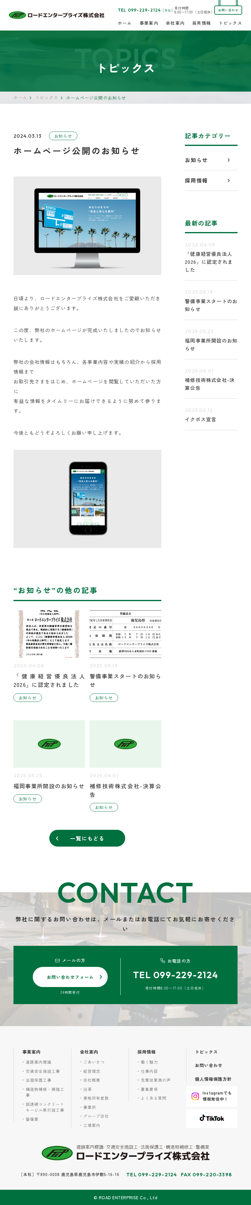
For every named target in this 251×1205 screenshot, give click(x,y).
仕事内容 (149, 1071)
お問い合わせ (228, 10)
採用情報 (201, 23)
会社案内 (175, 23)
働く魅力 (149, 1062)
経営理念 (91, 1071)
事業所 (89, 1107)
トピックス (230, 23)
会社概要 (91, 1080)
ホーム (125, 23)
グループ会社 (96, 1116)
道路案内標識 (38, 1062)
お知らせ (63, 136)
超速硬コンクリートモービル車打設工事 (45, 1107)
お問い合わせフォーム (70, 977)
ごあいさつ (94, 1062)
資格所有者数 (96, 1098)
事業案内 (149, 23)
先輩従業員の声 (156, 1080)
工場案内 (91, 1125)
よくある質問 (154, 1098)
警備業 (32, 1119)
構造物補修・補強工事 (45, 1092)
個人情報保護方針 (213, 1079)
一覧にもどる (87, 838)
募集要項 (149, 1089)
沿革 (87, 1089)
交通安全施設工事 (43, 1071)
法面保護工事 (38, 1080)
